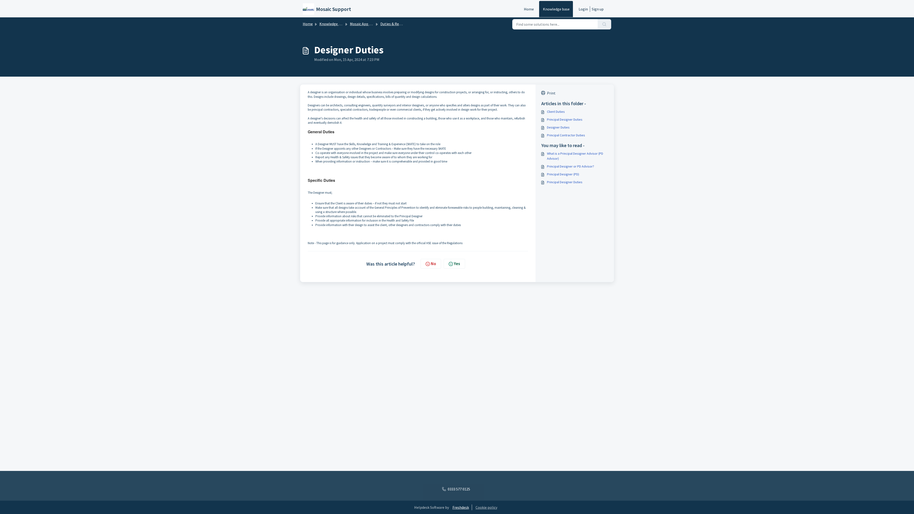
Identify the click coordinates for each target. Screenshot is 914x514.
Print (551, 93)
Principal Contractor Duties (566, 135)
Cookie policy (486, 507)
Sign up (598, 9)
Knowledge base (556, 9)
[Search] (604, 24)
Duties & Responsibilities (400, 23)
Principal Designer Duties (564, 119)
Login (583, 9)
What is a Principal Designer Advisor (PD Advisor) (575, 156)
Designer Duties (558, 127)
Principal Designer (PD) (563, 174)
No (433, 263)
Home (529, 9)
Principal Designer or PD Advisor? (570, 166)
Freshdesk (460, 507)
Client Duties (556, 111)
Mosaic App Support (366, 23)
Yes (457, 263)
